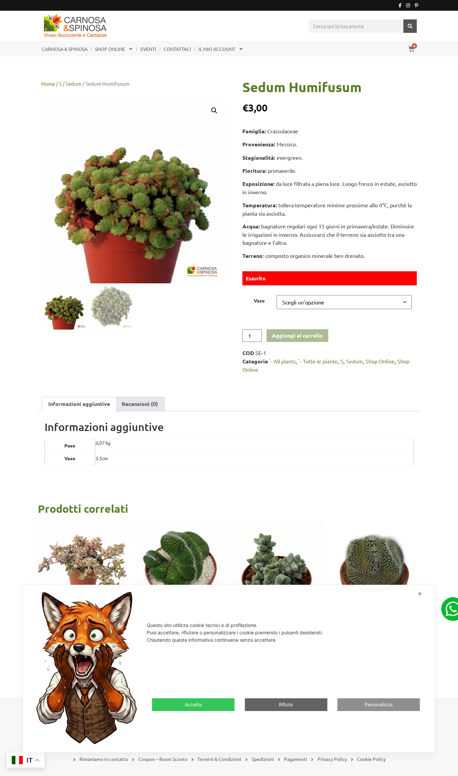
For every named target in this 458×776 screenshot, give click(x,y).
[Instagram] (408, 5)
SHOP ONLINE (110, 49)
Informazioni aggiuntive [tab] (79, 403)
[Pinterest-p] (416, 5)
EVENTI (148, 49)
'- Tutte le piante (318, 361)
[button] (214, 110)
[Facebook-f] (400, 5)
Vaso (259, 300)
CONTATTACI (177, 49)
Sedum (73, 83)
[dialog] (229, 669)
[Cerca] (410, 26)
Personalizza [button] (379, 705)
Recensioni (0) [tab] (140, 403)
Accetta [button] (193, 705)
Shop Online (380, 361)
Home (48, 83)
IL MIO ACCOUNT (216, 49)
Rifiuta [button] (286, 705)
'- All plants (282, 361)
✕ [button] (420, 593)
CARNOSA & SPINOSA (65, 49)
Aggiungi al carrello (297, 335)
